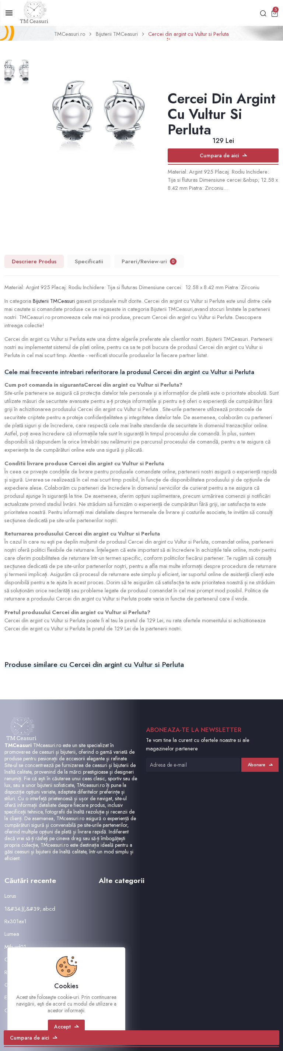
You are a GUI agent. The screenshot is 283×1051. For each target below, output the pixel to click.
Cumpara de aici (219, 155)
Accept (62, 1026)
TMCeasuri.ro (69, 34)
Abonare (256, 764)
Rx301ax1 (15, 921)
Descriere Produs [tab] (34, 261)
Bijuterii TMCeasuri (117, 34)
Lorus (10, 896)
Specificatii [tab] (89, 261)
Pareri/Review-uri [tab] (148, 261)
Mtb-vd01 (15, 947)
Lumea (11, 934)
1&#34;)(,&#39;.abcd (29, 909)
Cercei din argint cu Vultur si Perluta (188, 34)
